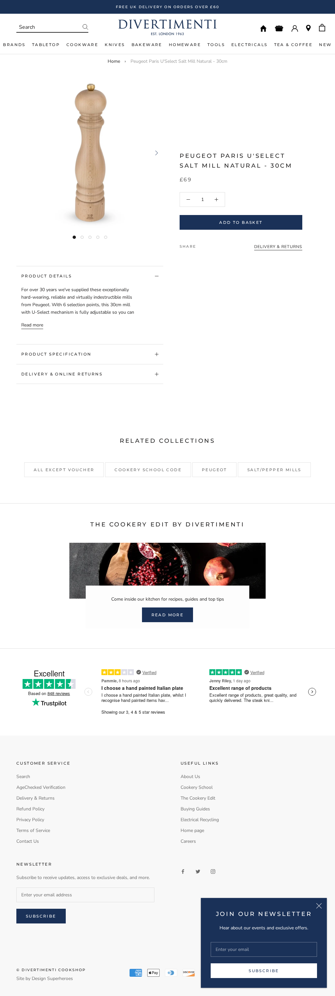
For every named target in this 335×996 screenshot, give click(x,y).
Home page (192, 830)
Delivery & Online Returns (61, 374)
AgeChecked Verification (40, 787)
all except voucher (64, 469)
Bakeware (147, 44)
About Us (190, 776)
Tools (216, 44)
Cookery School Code (148, 469)
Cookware (82, 44)
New (325, 44)
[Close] (319, 906)
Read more (32, 325)
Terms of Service (33, 830)
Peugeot (214, 469)
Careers (188, 841)
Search (23, 776)
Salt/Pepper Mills (274, 469)
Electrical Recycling (200, 820)
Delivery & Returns (35, 798)
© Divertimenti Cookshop (51, 970)
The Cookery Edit (198, 798)
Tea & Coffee (293, 44)
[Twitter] (211, 245)
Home (114, 61)
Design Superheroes (52, 978)
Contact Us (27, 841)
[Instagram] (213, 871)
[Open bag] (322, 27)
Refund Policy (30, 809)
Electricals (249, 44)
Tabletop (46, 44)
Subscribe (264, 970)
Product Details (46, 276)
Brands (14, 44)
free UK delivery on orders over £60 (167, 7)
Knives (115, 44)
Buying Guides (195, 809)
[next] (156, 152)
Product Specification (56, 354)
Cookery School (197, 787)
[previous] (23, 152)
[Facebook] (202, 245)
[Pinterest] (219, 245)
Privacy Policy (30, 820)
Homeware (185, 44)
